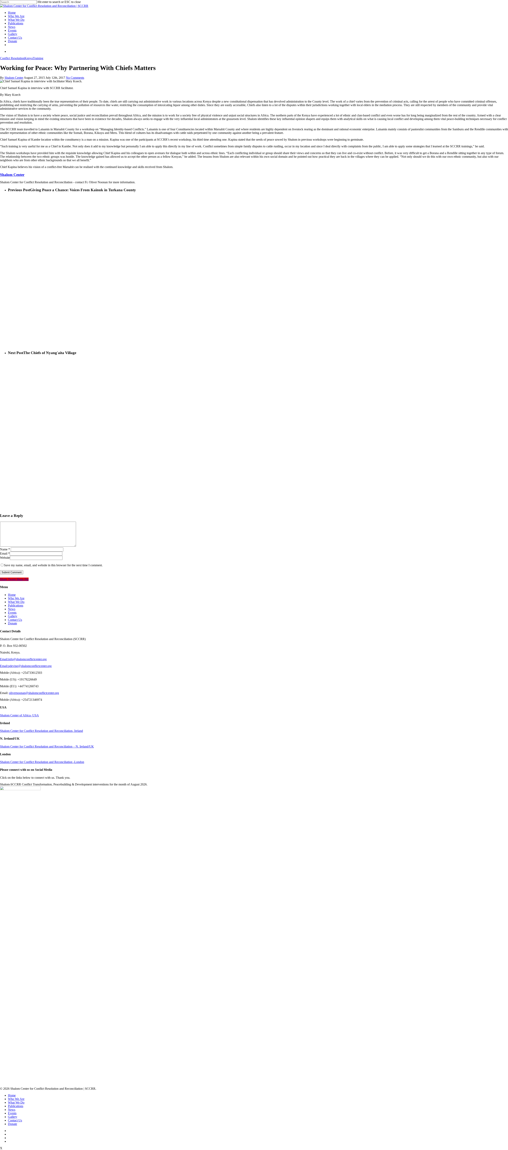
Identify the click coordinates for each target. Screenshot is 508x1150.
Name (5, 549)
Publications (15, 23)
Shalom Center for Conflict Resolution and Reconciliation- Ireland (41, 730)
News (11, 27)
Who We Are (16, 16)
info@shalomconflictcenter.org (27, 659)
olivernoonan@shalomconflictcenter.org (34, 693)
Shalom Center (14, 77)
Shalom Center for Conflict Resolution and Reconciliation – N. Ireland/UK (47, 746)
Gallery (12, 34)
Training (38, 58)
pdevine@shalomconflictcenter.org (30, 666)
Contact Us (15, 37)
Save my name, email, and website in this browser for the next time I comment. (53, 565)
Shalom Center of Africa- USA (19, 715)
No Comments (75, 77)
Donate (12, 41)
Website (5, 557)
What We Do (16, 19)
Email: (4, 659)
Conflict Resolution (12, 58)
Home (12, 12)
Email (5, 553)
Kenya (28, 58)
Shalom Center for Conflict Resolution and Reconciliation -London (42, 762)
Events (12, 30)
